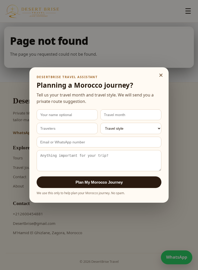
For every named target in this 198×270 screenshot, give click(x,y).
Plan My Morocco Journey (99, 182)
